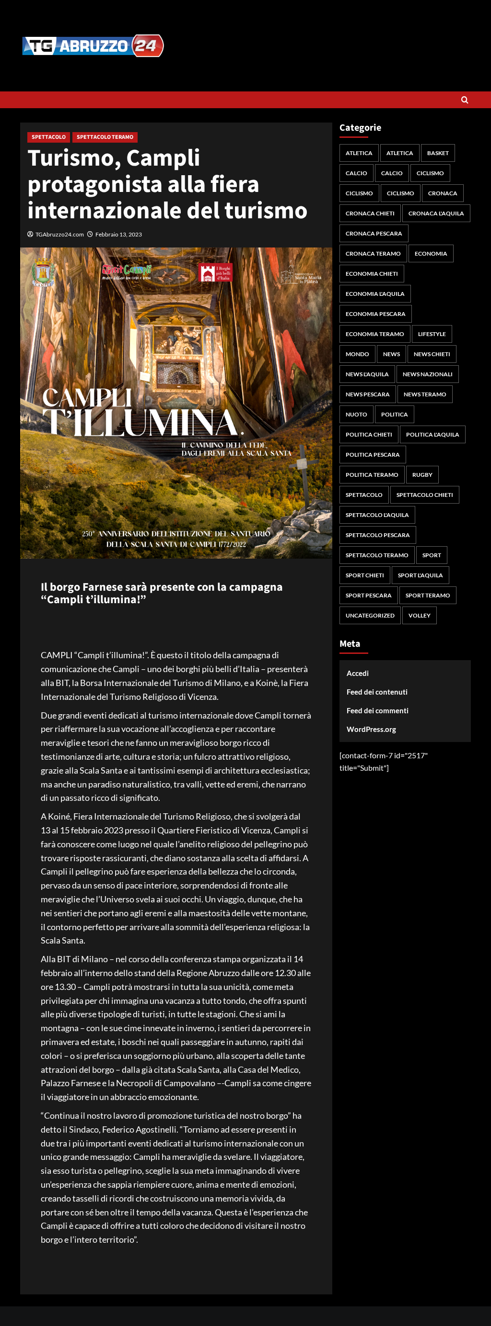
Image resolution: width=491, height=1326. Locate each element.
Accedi (358, 673)
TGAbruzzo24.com (59, 234)
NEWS (391, 354)
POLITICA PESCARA (373, 454)
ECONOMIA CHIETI (372, 273)
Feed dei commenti (378, 710)
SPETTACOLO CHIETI (425, 494)
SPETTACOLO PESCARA (378, 535)
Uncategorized (370, 615)
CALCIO (356, 173)
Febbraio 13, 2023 (118, 234)
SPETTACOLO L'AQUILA (377, 514)
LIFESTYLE (432, 333)
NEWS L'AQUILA (367, 374)
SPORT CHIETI (365, 575)
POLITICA (394, 414)
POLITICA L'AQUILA (432, 434)
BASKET (438, 153)
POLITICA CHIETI (369, 434)
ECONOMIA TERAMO (375, 333)
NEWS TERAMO (425, 394)
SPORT (431, 555)
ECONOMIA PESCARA (376, 313)
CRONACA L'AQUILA (436, 213)
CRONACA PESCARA (374, 233)
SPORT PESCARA (369, 595)
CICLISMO (430, 173)
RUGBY (422, 474)
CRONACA (442, 193)
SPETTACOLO (49, 137)
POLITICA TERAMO (372, 474)
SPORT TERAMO (428, 595)
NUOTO (356, 414)
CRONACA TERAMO (373, 253)
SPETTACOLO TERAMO (105, 137)
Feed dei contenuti (377, 691)
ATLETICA (359, 153)
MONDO (357, 354)
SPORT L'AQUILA (420, 575)
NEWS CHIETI (432, 354)
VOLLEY (420, 615)
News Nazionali (428, 374)
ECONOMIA (431, 253)
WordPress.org (371, 729)
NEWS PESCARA (368, 394)
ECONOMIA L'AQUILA (375, 293)
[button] (465, 99)
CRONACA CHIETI (370, 213)
